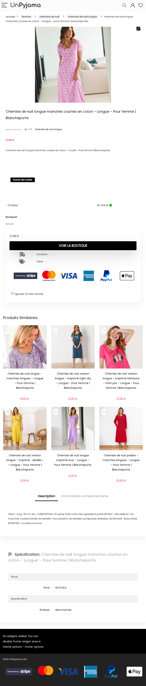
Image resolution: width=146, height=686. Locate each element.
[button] (138, 29)
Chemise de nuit (49, 16)
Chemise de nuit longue (82, 16)
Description (46, 496)
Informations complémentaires (84, 496)
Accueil (10, 16)
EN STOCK (61, 587)
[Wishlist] (140, 5)
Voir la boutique (73, 245)
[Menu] (4, 5)
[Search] (124, 5)
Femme (26, 16)
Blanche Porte (63, 609)
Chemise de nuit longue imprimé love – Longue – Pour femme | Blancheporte (72, 460)
